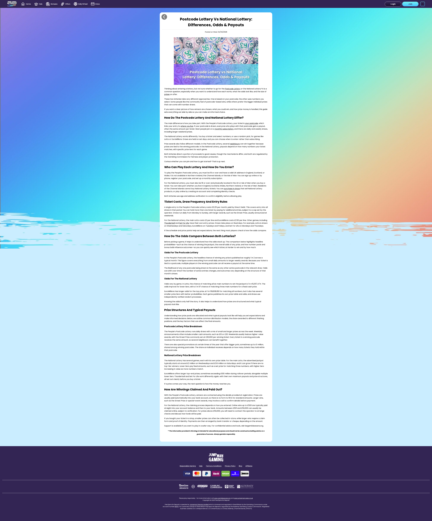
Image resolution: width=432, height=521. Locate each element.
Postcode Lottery (232, 88)
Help (200, 466)
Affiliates (248, 466)
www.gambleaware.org (222, 498)
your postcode (251, 123)
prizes (167, 94)
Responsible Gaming (188, 466)
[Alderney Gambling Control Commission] (245, 486)
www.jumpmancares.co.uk (243, 498)
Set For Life (184, 223)
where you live (187, 126)
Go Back (164, 17)
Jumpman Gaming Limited (199, 504)
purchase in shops (232, 188)
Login (393, 4)
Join (410, 4)
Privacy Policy (230, 466)
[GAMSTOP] (203, 486)
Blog (240, 466)
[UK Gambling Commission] (216, 486)
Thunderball (169, 223)
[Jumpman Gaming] (216, 460)
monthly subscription (224, 129)
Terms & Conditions (214, 466)
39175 (177, 506)
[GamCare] (184, 486)
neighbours (235, 144)
